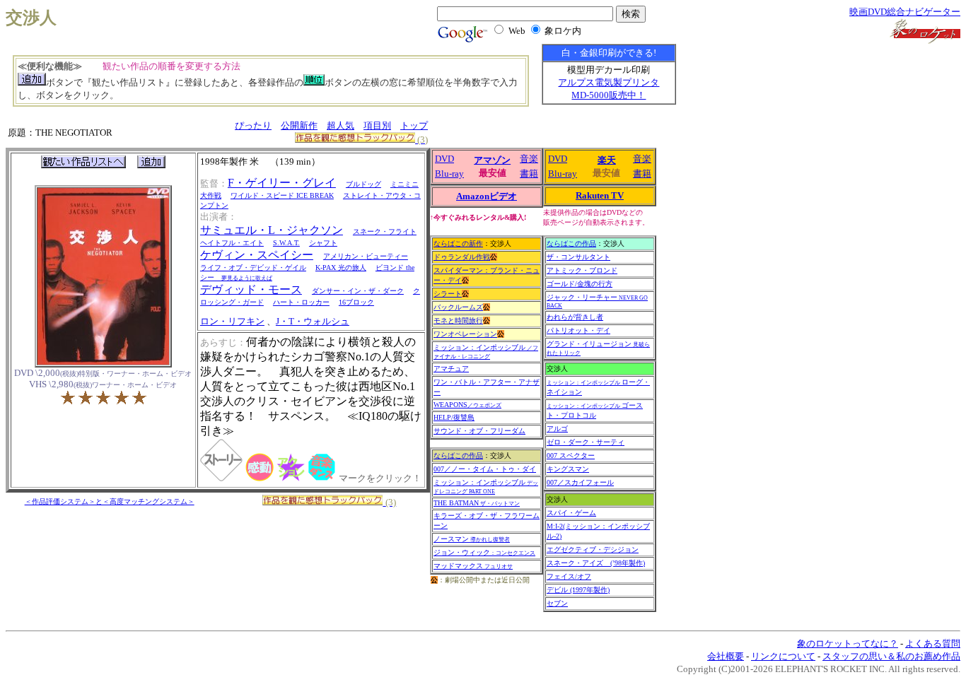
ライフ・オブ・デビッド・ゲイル (253, 267)
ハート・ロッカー (301, 302)
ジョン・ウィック (484, 552)
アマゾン (492, 160)
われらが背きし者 (575, 317)
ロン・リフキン (232, 321)
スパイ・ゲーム (571, 513)
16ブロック (356, 302)
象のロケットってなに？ (847, 643)
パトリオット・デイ (578, 330)
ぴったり (253, 125)
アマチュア (451, 368)
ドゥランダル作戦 (461, 257)
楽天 (607, 160)
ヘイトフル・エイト (232, 243)
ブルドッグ (363, 184)
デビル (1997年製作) (578, 590)
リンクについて (783, 656)
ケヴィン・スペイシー (256, 255)
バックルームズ (458, 307)
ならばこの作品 (458, 455)
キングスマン (568, 469)
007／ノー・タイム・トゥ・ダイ (484, 469)
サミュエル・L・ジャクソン (271, 230)
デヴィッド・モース (251, 289)
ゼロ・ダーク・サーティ (585, 442)
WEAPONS (467, 404)
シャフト (323, 243)
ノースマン (471, 539)
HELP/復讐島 (454, 417)
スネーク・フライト (385, 231)
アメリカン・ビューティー (365, 256)
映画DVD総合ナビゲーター (904, 11)
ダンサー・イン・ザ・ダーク (358, 291)
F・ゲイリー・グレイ (282, 183)
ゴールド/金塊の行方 (579, 284)
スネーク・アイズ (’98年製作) (596, 563)
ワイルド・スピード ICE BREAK (282, 195)
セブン (557, 603)
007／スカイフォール (580, 482)
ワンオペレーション (465, 334)
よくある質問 (932, 643)
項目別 (377, 125)
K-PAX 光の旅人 (340, 267)
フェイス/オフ (569, 576)
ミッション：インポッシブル (485, 351)
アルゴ (557, 429)
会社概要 (725, 656)
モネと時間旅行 (458, 320)
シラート (447, 294)
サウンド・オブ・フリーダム (479, 431)
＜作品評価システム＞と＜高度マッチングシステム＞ (109, 501)
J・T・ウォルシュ (312, 321)
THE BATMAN (476, 503)
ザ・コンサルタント (578, 257)
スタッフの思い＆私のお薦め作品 (891, 656)
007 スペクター (571, 455)
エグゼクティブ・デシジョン (593, 549)
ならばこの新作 (458, 243)
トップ (414, 125)
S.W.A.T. (286, 243)
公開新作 (299, 125)
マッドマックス (473, 566)
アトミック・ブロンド (582, 270)
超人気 (340, 125)
